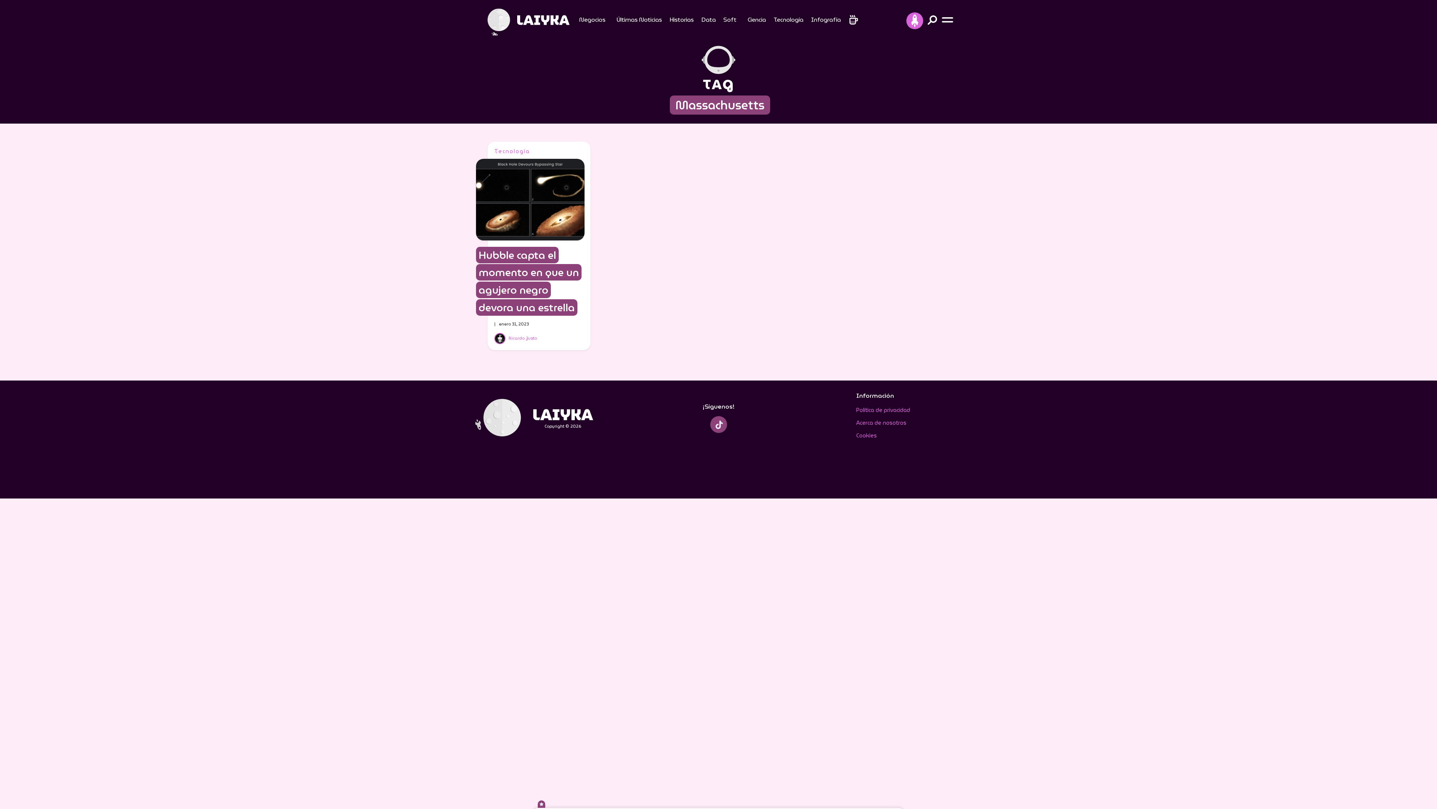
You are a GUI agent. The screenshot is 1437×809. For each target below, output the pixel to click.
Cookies (866, 435)
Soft (729, 19)
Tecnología (788, 19)
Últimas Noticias (639, 19)
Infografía (826, 19)
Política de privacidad (883, 410)
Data (708, 19)
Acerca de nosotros (881, 423)
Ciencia (757, 19)
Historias (681, 19)
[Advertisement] (902, 254)
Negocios (592, 19)
